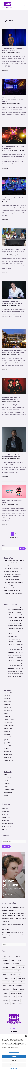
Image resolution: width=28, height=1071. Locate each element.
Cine (13, 967)
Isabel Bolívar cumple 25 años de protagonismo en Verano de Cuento (12, 302)
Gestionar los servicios (14, 1052)
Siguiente (14, 537)
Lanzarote (19, 985)
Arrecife (11, 956)
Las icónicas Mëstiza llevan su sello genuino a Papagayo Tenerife (12, 398)
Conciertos (7, 777)
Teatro (3, 255)
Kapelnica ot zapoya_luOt (15, 607)
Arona (4, 956)
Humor (4, 52)
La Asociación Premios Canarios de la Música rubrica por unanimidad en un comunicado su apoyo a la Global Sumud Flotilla (16, 615)
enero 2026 (7, 713)
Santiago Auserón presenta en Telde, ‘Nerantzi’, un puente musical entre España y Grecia (13, 590)
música (14, 989)
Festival (13, 978)
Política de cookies (13, 1068)
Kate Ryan (21, 982)
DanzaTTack (12, 974)
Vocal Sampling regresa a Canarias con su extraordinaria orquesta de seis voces (13, 568)
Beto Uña (18, 956)
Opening (22, 989)
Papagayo (5, 993)
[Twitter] (17, 1028)
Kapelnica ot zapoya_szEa (15, 668)
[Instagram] (11, 1028)
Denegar (14, 1060)
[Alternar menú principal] (24, 5)
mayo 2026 (7, 701)
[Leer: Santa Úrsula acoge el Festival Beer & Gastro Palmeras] (14, 185)
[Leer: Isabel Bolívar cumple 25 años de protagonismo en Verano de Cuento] (14, 290)
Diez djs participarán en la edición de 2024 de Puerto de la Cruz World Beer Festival (14, 351)
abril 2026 (7, 704)
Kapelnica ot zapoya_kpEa (15, 652)
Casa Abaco (6, 967)
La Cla (4, 985)
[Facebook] (14, 1028)
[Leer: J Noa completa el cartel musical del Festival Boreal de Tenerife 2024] (14, 439)
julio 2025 (7, 731)
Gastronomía (21, 978)
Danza (4, 974)
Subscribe (6, 846)
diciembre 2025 (8, 716)
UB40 (13, 1003)
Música (4, 103)
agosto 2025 (8, 728)
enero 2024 (7, 757)
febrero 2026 (8, 710)
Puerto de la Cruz (16, 993)
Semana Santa (6, 996)
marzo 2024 (7, 751)
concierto (21, 967)
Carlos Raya (6, 963)
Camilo (19, 960)
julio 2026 (7, 696)
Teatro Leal (5, 1000)
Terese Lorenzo (15, 1000)
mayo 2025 (7, 737)
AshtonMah (11, 636)
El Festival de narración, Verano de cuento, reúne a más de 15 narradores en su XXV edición (14, 251)
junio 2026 (7, 699)
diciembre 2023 (8, 760)
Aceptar (14, 1056)
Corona (5, 971)
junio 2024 (7, 743)
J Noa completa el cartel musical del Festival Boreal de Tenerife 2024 (12, 455)
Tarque (20, 996)
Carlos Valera (15, 963)
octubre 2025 (8, 722)
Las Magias (6, 989)
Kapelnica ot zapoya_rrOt (15, 623)
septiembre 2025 (9, 725)
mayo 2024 (7, 746)
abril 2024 (7, 749)
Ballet (5, 774)
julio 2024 (7, 740)
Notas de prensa (9, 789)
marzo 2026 (7, 707)
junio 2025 (7, 734)
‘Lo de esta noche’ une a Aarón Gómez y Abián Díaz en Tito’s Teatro (13, 49)
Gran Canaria (6, 982)
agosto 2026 (8, 693)
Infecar (14, 982)
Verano (20, 1003)
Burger (13, 960)
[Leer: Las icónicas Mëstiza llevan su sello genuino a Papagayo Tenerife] (14, 386)
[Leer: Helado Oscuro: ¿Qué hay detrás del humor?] (14, 491)
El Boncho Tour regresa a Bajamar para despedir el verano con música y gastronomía (13, 582)
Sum (14, 996)
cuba (10, 971)
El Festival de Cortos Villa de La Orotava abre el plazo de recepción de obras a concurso (13, 99)
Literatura (7, 783)
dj (19, 974)
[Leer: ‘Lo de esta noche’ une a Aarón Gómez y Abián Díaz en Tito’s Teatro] (14, 37)
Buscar (4, 545)
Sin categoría (5, 150)
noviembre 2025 (9, 719)
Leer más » (5, 70)
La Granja (11, 985)
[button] (25, 1036)
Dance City (17, 971)
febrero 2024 (8, 754)
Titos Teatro (6, 1003)
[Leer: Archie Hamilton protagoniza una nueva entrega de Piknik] (14, 135)
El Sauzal (5, 978)
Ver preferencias (14, 1065)
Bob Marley (5, 960)
